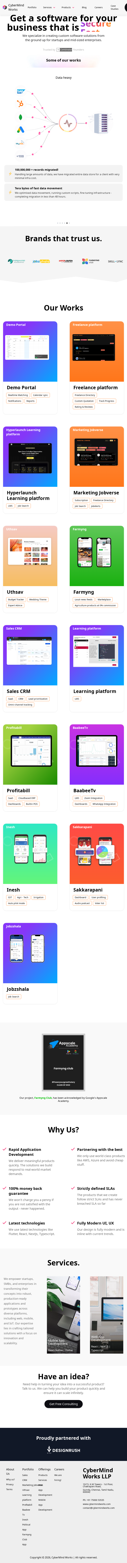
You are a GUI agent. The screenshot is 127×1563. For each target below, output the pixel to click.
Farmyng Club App (26, 1539)
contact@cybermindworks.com (99, 1507)
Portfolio (32, 7)
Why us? (10, 1479)
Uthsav (25, 1489)
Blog (84, 7)
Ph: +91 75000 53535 (93, 1500)
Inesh (25, 1519)
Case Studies (114, 7)
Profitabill (27, 1504)
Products (43, 1475)
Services (42, 1480)
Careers (99, 7)
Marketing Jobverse (32, 1485)
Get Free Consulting (63, 1404)
